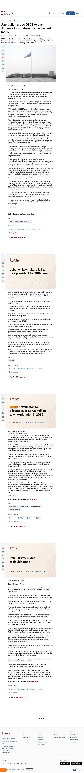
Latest (24, 734)
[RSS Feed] (25, 763)
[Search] (49, 13)
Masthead (40, 737)
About (39, 734)
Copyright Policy (74, 739)
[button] (2, 46)
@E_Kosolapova (32, 499)
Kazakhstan (12, 506)
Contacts (40, 739)
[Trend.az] (7, 13)
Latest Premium (27, 737)
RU (80, 769)
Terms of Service (74, 734)
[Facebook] (7, 763)
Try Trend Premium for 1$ (18, 238)
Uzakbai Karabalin (35, 506)
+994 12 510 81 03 (6, 750)
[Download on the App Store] (65, 763)
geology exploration (14, 509)
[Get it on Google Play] (76, 763)
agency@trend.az (6, 752)
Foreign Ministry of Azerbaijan (23, 221)
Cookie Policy (73, 742)
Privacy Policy (73, 737)
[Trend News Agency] (6, 734)
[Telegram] (17, 763)
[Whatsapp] (3, 763)
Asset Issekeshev (23, 506)
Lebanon (11, 360)
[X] (10, 763)
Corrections (41, 744)
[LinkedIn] (21, 763)
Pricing (56, 734)
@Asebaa (30, 214)
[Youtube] (14, 763)
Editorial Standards (43, 742)
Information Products (59, 737)
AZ (77, 769)
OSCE (10, 221)
